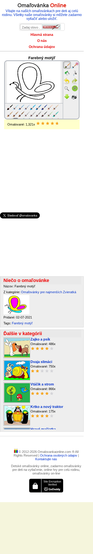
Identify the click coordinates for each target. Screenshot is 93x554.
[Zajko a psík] (17, 356)
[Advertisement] (41, 164)
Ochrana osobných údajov (59, 455)
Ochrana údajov (42, 47)
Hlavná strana (41, 35)
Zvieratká (69, 292)
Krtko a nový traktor (46, 407)
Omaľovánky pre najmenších (41, 292)
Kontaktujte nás (46, 459)
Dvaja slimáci (41, 362)
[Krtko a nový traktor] (17, 424)
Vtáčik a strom (42, 384)
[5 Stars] (57, 123)
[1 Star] (38, 123)
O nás (42, 41)
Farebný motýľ (22, 323)
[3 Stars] (47, 123)
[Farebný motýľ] (16, 313)
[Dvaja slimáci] (17, 379)
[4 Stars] (52, 123)
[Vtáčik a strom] (17, 401)
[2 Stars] (43, 123)
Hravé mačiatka (43, 429)
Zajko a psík (40, 339)
